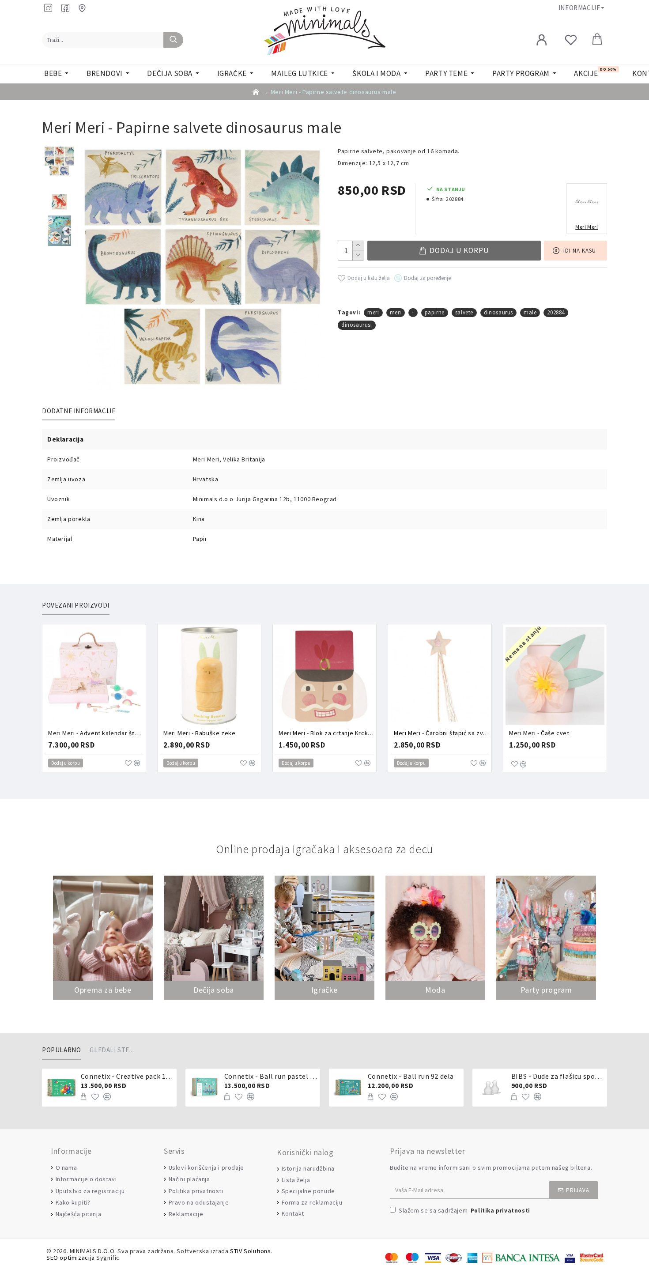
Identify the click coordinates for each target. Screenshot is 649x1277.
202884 (556, 312)
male (530, 312)
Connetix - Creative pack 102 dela (127, 1076)
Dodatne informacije (78, 411)
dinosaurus (498, 312)
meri (373, 312)
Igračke (324, 990)
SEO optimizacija (70, 1257)
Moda (435, 990)
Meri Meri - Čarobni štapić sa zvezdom (441, 733)
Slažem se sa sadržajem (464, 1210)
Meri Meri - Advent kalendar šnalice (95, 733)
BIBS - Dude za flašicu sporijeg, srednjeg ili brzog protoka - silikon (557, 1076)
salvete (464, 312)
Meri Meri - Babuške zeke (199, 733)
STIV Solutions (250, 1251)
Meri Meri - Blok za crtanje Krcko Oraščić (326, 733)
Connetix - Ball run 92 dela (411, 1076)
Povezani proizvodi (75, 605)
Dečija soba (213, 990)
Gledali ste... (112, 1050)
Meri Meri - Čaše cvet (539, 733)
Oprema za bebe (102, 990)
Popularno (61, 1050)
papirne (435, 312)
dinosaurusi (356, 325)
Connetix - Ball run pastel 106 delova (270, 1076)
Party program (546, 990)
